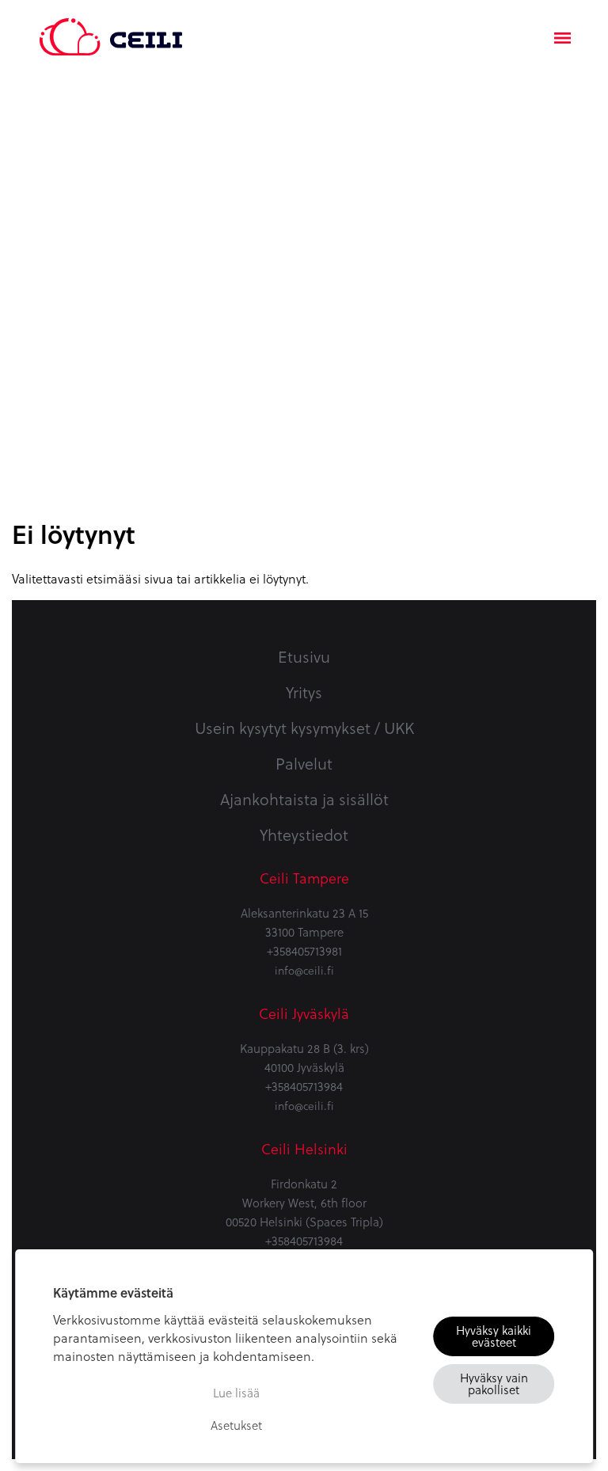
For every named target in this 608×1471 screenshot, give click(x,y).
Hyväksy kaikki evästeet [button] (493, 1336)
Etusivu (304, 656)
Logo (111, 27)
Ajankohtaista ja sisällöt (304, 799)
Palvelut (304, 763)
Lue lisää (236, 1392)
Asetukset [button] (236, 1425)
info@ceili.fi (304, 970)
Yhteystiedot (304, 834)
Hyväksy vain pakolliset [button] (494, 1383)
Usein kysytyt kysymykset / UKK (304, 727)
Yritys (304, 692)
